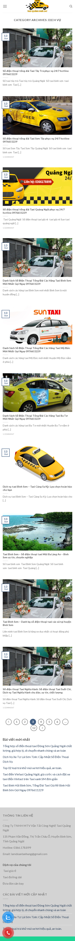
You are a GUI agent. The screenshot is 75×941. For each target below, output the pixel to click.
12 (33, 728)
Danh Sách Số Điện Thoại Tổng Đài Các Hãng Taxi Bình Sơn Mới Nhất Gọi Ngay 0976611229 (37, 282)
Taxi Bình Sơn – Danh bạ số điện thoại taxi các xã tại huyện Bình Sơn (37, 623)
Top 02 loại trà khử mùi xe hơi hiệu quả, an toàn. (32, 768)
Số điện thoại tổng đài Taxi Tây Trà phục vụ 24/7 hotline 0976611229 (36, 72)
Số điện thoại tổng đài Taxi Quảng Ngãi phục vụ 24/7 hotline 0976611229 (34, 211)
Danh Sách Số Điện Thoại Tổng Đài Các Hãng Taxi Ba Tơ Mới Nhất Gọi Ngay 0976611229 (35, 417)
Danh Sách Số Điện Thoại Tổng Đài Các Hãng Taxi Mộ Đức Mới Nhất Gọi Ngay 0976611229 (36, 350)
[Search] (71, 6)
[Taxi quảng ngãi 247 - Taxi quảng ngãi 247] (37, 6)
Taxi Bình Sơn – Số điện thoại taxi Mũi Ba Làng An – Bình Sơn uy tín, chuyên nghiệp (36, 556)
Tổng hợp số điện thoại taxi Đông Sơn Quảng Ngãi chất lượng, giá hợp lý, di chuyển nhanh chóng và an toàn (37, 908)
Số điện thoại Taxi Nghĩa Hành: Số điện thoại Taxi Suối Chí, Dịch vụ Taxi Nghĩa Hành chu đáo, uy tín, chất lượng (37, 691)
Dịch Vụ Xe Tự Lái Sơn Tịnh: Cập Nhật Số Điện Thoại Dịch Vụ (36, 919)
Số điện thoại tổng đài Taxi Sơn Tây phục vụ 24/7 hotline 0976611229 (36, 140)
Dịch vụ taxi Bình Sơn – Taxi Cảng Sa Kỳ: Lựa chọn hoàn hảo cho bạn (37, 488)
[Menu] (5, 6)
